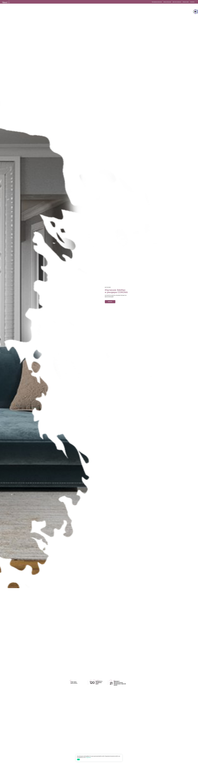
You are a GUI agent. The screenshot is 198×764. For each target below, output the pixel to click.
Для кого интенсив (177, 1)
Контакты (192, 1)
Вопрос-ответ (186, 1)
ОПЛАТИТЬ (110, 301)
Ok (78, 759)
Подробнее (88, 757)
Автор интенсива (167, 1)
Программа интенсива (157, 1)
